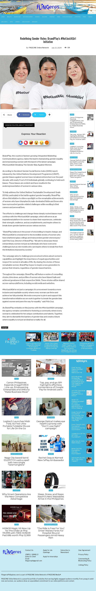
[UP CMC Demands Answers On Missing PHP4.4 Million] (89, 393)
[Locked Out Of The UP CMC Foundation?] (89, 436)
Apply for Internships (50, 557)
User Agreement (84, 550)
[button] (91, 7)
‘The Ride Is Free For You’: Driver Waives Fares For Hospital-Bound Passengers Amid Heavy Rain (77, 236)
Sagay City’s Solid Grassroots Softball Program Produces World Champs (51, 345)
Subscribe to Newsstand (65, 551)
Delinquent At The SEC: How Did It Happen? (78, 459)
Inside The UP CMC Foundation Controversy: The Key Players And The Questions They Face (78, 416)
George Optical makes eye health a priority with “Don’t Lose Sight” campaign (78, 162)
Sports (72, 181)
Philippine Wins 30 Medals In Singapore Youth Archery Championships (87, 345)
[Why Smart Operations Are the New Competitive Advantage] (90, 195)
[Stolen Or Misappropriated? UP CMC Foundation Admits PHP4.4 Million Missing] (89, 402)
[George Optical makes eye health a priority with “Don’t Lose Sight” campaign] (90, 160)
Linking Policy (83, 565)
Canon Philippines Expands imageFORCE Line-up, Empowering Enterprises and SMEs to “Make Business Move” (77, 122)
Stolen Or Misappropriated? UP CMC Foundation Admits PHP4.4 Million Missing (78, 404)
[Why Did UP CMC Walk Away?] (89, 443)
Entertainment (75, 169)
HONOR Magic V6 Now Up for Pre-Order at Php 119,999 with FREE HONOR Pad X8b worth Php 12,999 (78, 222)
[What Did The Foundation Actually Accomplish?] (89, 450)
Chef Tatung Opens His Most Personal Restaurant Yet (77, 370)
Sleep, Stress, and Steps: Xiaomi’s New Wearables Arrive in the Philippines (77, 209)
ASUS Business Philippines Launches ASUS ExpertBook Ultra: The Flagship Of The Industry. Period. (78, 381)
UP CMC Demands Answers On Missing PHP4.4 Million (78, 393)
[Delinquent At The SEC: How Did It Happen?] (89, 460)
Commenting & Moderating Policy (84, 560)
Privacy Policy (83, 554)
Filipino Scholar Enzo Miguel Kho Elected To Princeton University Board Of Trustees (33, 346)
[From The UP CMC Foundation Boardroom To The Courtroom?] (89, 426)
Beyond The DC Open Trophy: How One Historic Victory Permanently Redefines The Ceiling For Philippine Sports (68, 347)
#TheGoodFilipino (76, 230)
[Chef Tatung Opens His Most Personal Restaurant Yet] (89, 369)
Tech (72, 114)
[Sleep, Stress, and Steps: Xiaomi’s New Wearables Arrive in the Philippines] (90, 207)
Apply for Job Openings (47, 551)
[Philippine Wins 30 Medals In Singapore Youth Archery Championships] (86, 336)
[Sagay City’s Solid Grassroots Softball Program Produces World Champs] (51, 336)
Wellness (73, 157)
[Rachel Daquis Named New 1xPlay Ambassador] (90, 184)
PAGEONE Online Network (39, 48)
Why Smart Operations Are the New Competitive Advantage (77, 197)
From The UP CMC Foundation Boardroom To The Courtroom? (78, 427)
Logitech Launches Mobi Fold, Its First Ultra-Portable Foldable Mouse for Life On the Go (76, 150)
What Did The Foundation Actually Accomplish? (77, 451)
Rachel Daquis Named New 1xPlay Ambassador (78, 185)
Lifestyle (73, 192)
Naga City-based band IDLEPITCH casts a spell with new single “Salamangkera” (78, 174)
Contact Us (29, 550)
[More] (49, 114)
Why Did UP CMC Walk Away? (78, 442)
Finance (73, 131)
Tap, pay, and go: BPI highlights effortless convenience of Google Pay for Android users (78, 136)
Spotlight (4, 327)
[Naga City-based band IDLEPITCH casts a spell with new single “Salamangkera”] (90, 172)
